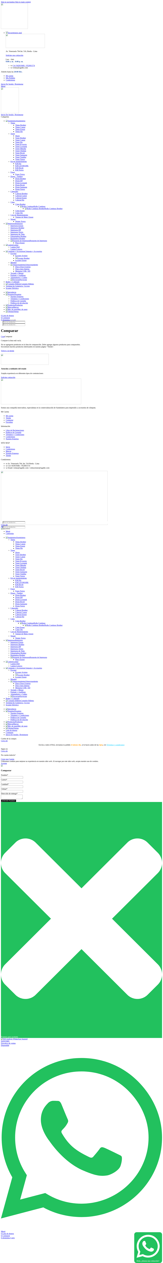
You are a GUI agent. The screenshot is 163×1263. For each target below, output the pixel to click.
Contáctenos (10, 437)
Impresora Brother (17, 228)
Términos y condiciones (115, 745)
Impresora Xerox (17, 232)
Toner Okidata (20, 151)
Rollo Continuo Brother (54, 209)
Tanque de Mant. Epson (24, 217)
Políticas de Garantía (18, 301)
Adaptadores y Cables (19, 278)
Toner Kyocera (21, 144)
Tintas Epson (20, 129)
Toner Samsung (21, 155)
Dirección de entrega (9, 794)
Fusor (13, 172)
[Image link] (41, 404)
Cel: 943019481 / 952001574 (24, 66)
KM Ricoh (19, 168)
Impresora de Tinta (18, 234)
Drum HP (19, 181)
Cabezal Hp (19, 200)
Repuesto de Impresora (38, 241)
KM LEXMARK (22, 166)
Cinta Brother (20, 204)
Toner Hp (19, 142)
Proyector (23, 280)
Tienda (8, 418)
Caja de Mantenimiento (19, 215)
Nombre (4, 775)
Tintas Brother (20, 125)
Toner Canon (20, 140)
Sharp (17, 136)
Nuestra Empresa (17, 297)
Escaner (13, 254)
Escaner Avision (21, 256)
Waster (13, 219)
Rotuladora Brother (18, 239)
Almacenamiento (31, 265)
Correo (4, 780)
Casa (3, 336)
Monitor (14, 263)
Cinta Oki (19, 213)
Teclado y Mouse (17, 273)
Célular (4, 789)
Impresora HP (16, 230)
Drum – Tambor (17, 176)
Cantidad (5, 784)
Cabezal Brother (21, 194)
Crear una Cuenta (7, 759)
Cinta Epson (20, 211)
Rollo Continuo (39, 206)
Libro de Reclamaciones (15, 430)
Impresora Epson (17, 226)
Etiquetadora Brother (18, 236)
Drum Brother (20, 179)
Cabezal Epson (21, 198)
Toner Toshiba (20, 157)
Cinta (13, 202)
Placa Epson (20, 243)
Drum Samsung (21, 187)
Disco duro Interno (22, 269)
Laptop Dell (15, 247)
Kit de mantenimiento (19, 161)
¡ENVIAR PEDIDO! (8, 801)
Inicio (8, 447)
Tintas (13, 123)
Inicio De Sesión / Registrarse (17, 735)
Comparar (9, 420)
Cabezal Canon (21, 196)
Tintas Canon (20, 127)
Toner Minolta (20, 149)
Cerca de (4, 525)
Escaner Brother (23, 258)
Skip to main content (23, 2)
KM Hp (18, 164)
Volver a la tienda (7, 351)
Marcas (8, 451)
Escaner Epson (20, 260)
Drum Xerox (20, 189)
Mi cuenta (9, 416)
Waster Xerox (20, 221)
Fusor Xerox (20, 174)
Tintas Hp (19, 132)
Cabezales (14, 191)
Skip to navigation (8, 2)
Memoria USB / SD (22, 271)
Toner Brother (20, 138)
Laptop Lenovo (16, 249)
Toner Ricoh (20, 153)
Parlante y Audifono (18, 275)
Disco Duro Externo (23, 267)
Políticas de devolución (19, 303)
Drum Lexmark (21, 183)
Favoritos (9, 422)
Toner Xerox (20, 159)
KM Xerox (19, 170)
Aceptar (4, 763)
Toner (13, 134)
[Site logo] (14, 28)
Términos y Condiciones (20, 299)
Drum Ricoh (20, 185)
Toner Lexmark (21, 147)
